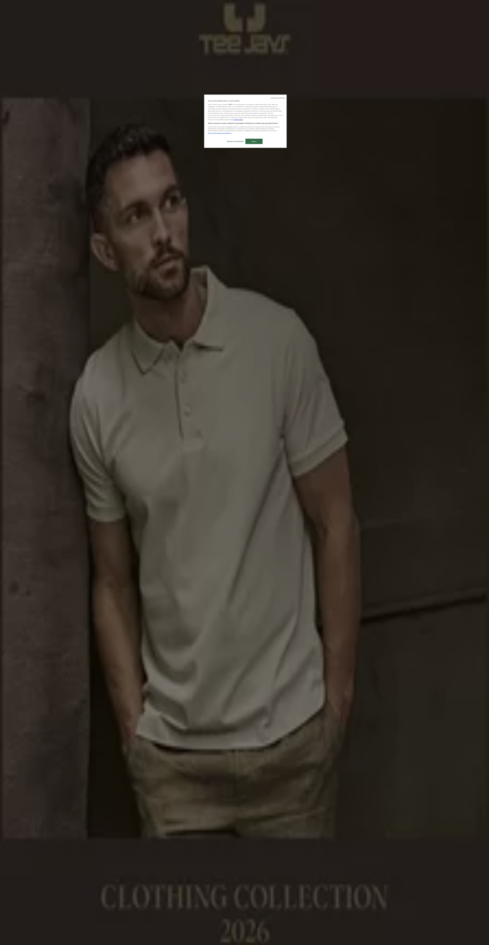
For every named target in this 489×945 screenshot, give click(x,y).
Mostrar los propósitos (235, 141)
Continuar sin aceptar (277, 98)
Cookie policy (238, 120)
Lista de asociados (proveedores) (219, 133)
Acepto (254, 141)
